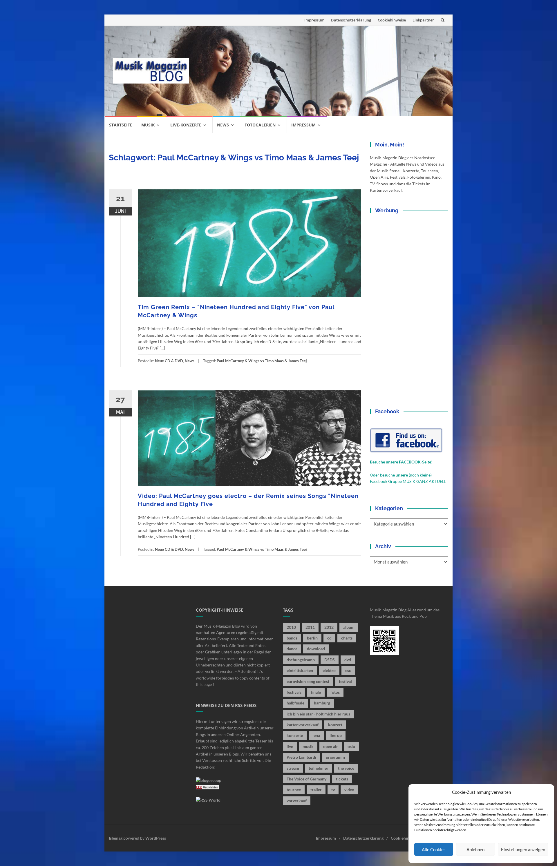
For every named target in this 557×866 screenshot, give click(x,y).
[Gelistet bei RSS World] (208, 799)
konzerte (295, 735)
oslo (351, 746)
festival (345, 681)
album (349, 627)
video (349, 789)
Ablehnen (475, 849)
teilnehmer (318, 768)
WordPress (155, 838)
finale (316, 692)
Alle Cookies (434, 849)
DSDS (329, 659)
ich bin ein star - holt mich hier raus (318, 713)
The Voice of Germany (306, 778)
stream (293, 768)
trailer (316, 789)
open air (330, 746)
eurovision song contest (308, 681)
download (316, 648)
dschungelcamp (301, 659)
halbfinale (295, 702)
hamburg (322, 702)
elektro (329, 670)
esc (348, 670)
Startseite (120, 125)
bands (292, 637)
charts (346, 637)
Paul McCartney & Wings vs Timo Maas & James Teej (262, 360)
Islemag (115, 838)
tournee (294, 789)
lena (316, 735)
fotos (335, 692)
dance (292, 648)
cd (329, 637)
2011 (310, 627)
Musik (148, 125)
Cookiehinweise (392, 20)
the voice (346, 768)
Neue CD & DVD (169, 360)
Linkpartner (423, 20)
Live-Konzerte (185, 125)
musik (308, 746)
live (290, 746)
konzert (335, 724)
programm (335, 757)
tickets (342, 778)
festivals (294, 692)
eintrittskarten (300, 670)
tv (333, 789)
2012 (329, 627)
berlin (312, 637)
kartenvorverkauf (303, 724)
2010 (291, 627)
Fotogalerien (260, 125)
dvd (347, 659)
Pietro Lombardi (301, 757)
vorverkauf (297, 800)
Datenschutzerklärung (351, 20)
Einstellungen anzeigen (523, 849)
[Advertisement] (321, 70)
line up (336, 735)
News (223, 125)
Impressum (314, 20)
